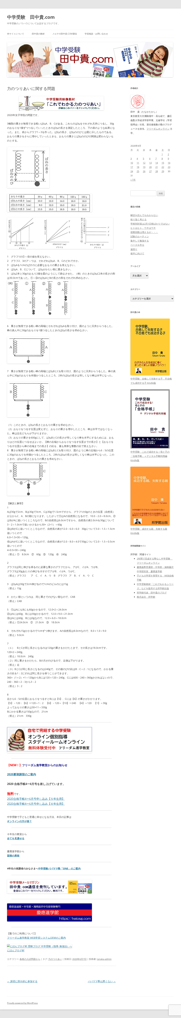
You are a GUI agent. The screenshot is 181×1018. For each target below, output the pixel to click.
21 (156, 167)
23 (169, 167)
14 (156, 162)
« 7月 (133, 179)
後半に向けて (137, 253)
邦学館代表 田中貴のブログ (152, 592)
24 (131, 171)
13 (150, 162)
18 (138, 167)
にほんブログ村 (15, 950)
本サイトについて (15, 33)
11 (138, 162)
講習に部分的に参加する (22, 981)
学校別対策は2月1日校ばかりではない (150, 223)
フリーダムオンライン (158, 128)
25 (138, 171)
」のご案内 (74, 868)
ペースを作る (137, 245)
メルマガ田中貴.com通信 (64, 33)
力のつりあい (55, 959)
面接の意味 (13, 855)
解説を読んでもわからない (144, 215)
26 (144, 171)
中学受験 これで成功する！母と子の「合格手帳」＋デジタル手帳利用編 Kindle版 (150, 456)
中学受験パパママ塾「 (50, 868)
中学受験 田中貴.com (31, 17)
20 (150, 167)
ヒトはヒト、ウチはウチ (143, 228)
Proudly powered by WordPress (22, 1003)
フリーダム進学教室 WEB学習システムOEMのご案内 (36, 937)
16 (169, 162)
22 (163, 167)
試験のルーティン (139, 236)
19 (144, 167)
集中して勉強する (139, 240)
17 (131, 167)
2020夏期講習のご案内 (21, 774)
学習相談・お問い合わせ (96, 33)
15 (163, 162)
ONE (65, 868)
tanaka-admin (104, 959)
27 (150, 171)
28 (156, 171)
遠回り (133, 249)
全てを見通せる (15, 838)
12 (144, 162)
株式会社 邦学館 (146, 596)
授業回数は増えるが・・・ (144, 232)
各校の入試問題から (30, 959)
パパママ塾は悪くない (102, 981)
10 (131, 162)
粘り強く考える (138, 219)
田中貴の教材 (38, 33)
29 (163, 171)
